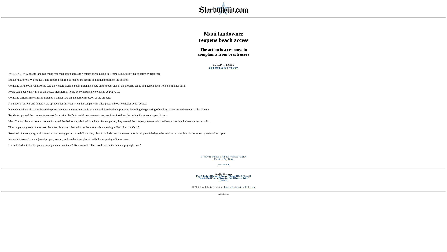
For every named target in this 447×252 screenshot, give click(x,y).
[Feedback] (223, 180)
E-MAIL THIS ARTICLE (210, 157)
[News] (199, 176)
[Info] (231, 178)
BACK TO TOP (223, 164)
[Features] (215, 176)
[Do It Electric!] (244, 176)
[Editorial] (232, 176)
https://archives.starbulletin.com (239, 187)
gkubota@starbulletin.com (223, 67)
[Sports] (224, 176)
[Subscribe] (223, 178)
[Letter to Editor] (241, 178)
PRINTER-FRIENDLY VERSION (234, 157)
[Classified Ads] (204, 178)
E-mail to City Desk (223, 159)
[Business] (207, 176)
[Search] (214, 178)
